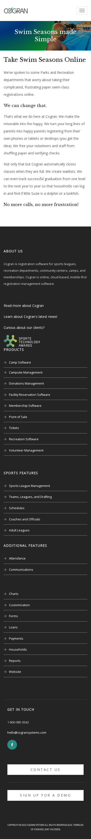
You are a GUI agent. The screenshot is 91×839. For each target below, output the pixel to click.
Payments (16, 638)
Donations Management (26, 383)
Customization (19, 605)
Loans (13, 627)
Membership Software (25, 406)
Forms (13, 616)
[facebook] (12, 745)
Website (15, 672)
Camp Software (20, 362)
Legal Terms (73, 825)
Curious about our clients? (24, 327)
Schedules (17, 508)
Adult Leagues (19, 530)
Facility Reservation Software (29, 395)
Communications (21, 570)
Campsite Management (25, 372)
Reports (15, 661)
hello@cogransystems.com (26, 733)
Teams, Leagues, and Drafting (30, 497)
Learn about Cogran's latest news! (30, 316)
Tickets (14, 428)
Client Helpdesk (51, 829)
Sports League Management (29, 486)
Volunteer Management (26, 450)
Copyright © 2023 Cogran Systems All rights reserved (37, 825)
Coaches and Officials (24, 519)
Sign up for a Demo (45, 795)
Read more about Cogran (24, 305)
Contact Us (46, 769)
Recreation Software (24, 439)
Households (18, 649)
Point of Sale (18, 417)
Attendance (17, 558)
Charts (13, 594)
